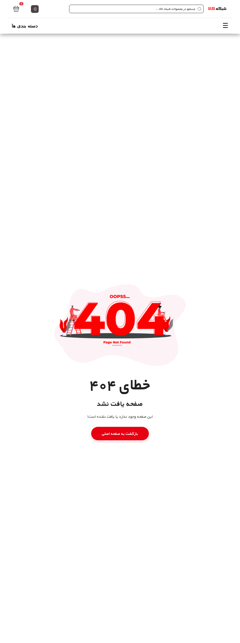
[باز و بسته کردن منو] (120, 26)
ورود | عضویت (35, 9)
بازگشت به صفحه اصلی (120, 433)
